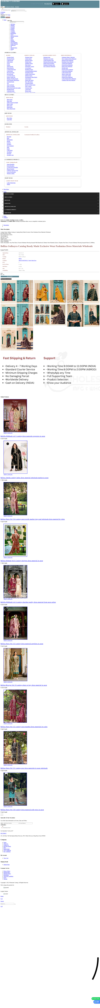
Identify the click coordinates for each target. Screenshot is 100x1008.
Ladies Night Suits (11, 182)
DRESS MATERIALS (66, 55)
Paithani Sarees (28, 75)
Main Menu (6, 189)
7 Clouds (12, 30)
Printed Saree (28, 62)
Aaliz (11, 38)
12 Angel (12, 26)
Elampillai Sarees (29, 72)
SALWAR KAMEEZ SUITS (49, 55)
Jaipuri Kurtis (10, 66)
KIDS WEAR (9, 116)
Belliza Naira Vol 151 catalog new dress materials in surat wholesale (24, 768)
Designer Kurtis (10, 58)
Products (6, 217)
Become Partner (7, 846)
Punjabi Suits (65, 68)
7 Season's (12, 32)
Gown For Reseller (11, 172)
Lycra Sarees (28, 68)
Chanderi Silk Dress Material (68, 80)
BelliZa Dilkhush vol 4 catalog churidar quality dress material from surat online (28, 602)
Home (5, 20)
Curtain (26, 126)
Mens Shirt (9, 101)
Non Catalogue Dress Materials (69, 58)
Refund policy (7, 872)
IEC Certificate (7, 851)
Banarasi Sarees (29, 60)
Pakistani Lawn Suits (48, 58)
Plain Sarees (28, 65)
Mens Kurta (9, 99)
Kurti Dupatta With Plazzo (13, 80)
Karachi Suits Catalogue (67, 69)
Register (17, 6)
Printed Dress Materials (67, 77)
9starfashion (13, 33)
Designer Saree (28, 57)
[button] (50, 1006)
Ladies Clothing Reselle (11, 162)
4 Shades (12, 28)
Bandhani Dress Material (67, 62)
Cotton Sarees (28, 58)
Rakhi (8, 149)
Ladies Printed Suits (66, 72)
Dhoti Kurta (9, 107)
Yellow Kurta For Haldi (12, 102)
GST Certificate (7, 850)
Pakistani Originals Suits (49, 65)
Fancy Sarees (28, 86)
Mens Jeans (9, 105)
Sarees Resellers (10, 164)
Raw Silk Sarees (29, 81)
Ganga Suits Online (66, 75)
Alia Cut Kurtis (10, 84)
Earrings (9, 142)
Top (8, 83)
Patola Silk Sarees (29, 80)
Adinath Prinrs (13, 47)
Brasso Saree (28, 91)
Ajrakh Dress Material (67, 63)
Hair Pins (9, 153)
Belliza (20, 258)
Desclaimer (6, 875)
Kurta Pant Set (10, 68)
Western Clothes (10, 173)
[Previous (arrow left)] (1, 815)
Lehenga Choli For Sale (12, 170)
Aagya (11, 34)
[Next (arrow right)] (2, 815)
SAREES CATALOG (29, 55)
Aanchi (12, 40)
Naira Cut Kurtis (11, 86)
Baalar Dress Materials (67, 66)
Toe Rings (9, 152)
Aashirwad (12, 45)
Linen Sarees (28, 78)
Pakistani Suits (46, 57)
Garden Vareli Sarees (30, 74)
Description (6, 225)
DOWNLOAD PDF (6, 279)
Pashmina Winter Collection (68, 57)
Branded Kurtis (10, 89)
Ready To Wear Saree (30, 84)
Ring (8, 138)
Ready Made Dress (32, 260)
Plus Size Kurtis (10, 72)
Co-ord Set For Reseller (12, 167)
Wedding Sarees (29, 63)
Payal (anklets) (10, 145)
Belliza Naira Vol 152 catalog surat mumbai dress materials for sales (24, 726)
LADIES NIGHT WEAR (12, 180)
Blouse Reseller (10, 169)
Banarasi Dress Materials (67, 60)
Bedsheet (8, 126)
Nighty (8, 184)
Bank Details (7, 849)
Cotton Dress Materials (67, 71)
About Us (6, 843)
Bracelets (9, 136)
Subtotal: (3, 16)
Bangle (8, 141)
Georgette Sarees (29, 83)
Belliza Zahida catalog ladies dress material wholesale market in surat (24, 477)
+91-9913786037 (6, 1)
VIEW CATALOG (8, 433)
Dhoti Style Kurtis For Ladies (14, 88)
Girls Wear (9, 119)
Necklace (9, 144)
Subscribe (3, 824)
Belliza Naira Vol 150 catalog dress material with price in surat (22, 809)
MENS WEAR (9, 97)
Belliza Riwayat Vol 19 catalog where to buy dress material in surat (24, 685)
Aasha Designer (14, 43)
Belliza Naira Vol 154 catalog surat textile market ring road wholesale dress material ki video (33, 519)
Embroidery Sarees (29, 66)
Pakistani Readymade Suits (49, 62)
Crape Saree (28, 89)
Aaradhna (12, 41)
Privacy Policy (7, 871)
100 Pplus (12, 24)
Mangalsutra (10, 139)
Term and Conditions (8, 876)
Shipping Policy (7, 873)
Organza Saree (28, 88)
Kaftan (8, 65)
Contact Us (8, 6)
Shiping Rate (7, 864)
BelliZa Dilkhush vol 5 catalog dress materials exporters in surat (23, 436)
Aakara (12, 37)
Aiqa (11, 50)
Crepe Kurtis (10, 71)
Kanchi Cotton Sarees (30, 92)
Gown (8, 63)
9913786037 (3, 833)
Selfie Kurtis (10, 62)
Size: (2, 273)
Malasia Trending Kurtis (12, 78)
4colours (12, 29)
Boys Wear (9, 118)
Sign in (12, 6)
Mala (8, 147)
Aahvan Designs (14, 36)
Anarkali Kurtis (10, 81)
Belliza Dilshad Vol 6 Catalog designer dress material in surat (22, 560)
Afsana (12, 49)
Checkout (8, 17)
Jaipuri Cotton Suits (66, 74)
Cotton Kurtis (10, 60)
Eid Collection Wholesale (49, 66)
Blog (5, 847)
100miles (12, 25)
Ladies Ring (10, 150)
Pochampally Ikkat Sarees (31, 77)
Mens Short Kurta (11, 108)
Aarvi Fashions (13, 42)
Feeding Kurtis (10, 57)
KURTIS (8, 55)
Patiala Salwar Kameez (48, 63)
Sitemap (5, 879)
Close (9, 14)
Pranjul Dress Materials (67, 65)
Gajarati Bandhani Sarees (31, 71)
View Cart (3, 17)
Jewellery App (10, 155)
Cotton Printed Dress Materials (69, 78)
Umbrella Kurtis (10, 91)
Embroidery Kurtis (11, 92)
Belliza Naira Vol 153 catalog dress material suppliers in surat (22, 643)
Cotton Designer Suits (48, 60)
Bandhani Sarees (29, 69)
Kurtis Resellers (10, 166)
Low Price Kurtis (11, 75)
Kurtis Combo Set (11, 77)
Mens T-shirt (10, 104)
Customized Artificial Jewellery (32, 134)
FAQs (5, 877)
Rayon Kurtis (10, 74)
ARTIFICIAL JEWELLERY (13, 134)
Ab (11, 46)
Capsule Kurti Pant (11, 69)
